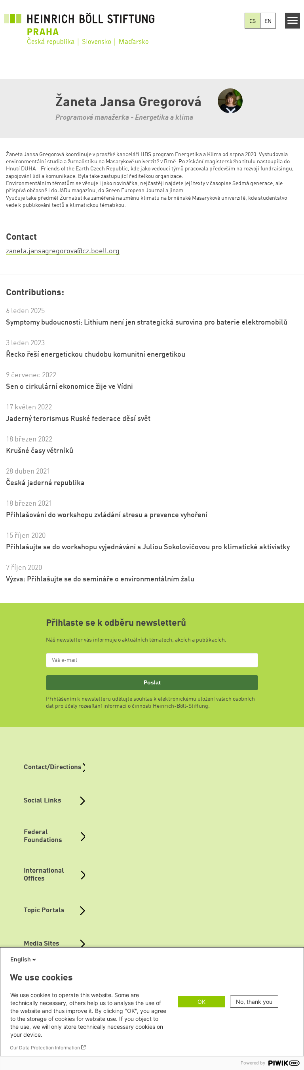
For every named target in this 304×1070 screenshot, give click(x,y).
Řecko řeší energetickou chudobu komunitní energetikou (95, 354)
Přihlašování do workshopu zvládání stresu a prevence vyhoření (106, 515)
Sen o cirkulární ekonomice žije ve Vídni (69, 386)
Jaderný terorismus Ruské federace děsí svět (78, 418)
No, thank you (254, 1001)
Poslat (152, 682)
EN (268, 21)
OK (201, 1001)
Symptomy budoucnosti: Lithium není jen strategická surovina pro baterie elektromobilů (146, 322)
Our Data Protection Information (45, 1048)
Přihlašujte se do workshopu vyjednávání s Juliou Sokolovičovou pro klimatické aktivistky (148, 547)
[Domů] (79, 24)
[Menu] (292, 21)
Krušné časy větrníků (39, 451)
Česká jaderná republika (45, 483)
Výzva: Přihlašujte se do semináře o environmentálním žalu (100, 579)
